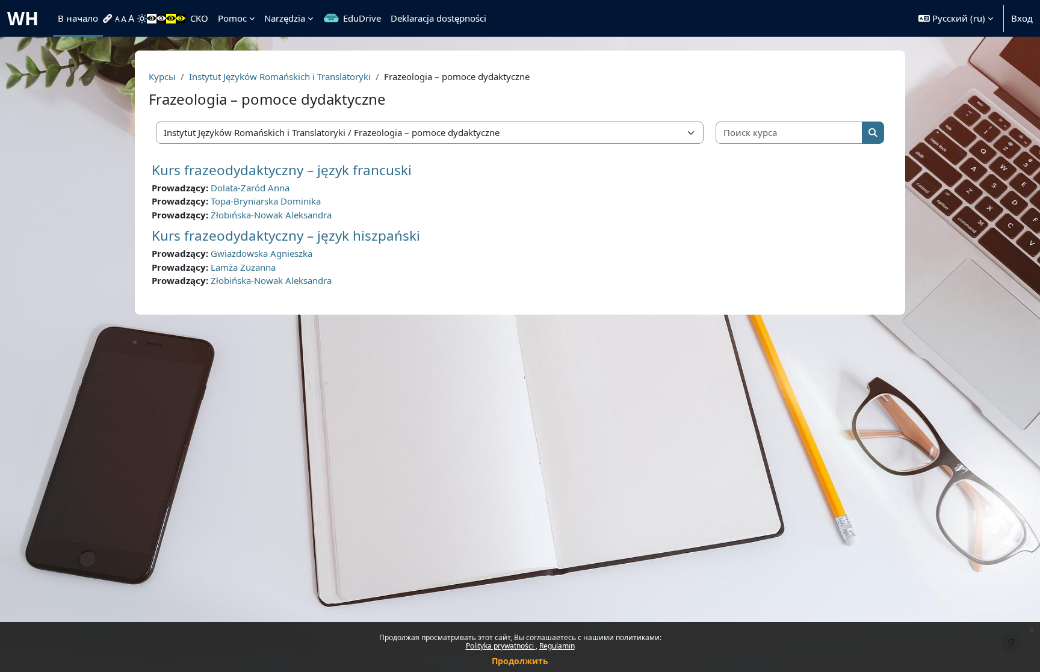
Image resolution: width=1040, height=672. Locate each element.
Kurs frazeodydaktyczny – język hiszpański (286, 235)
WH (23, 18)
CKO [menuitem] (199, 18)
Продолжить (520, 661)
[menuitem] (109, 19)
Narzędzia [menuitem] (284, 18)
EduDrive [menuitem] (362, 18)
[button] (956, 18)
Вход (1022, 18)
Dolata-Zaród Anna (250, 188)
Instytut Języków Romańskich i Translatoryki (280, 76)
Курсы (162, 76)
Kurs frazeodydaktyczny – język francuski (282, 170)
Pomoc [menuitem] (232, 18)
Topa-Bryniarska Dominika (266, 201)
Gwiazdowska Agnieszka (261, 253)
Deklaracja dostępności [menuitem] (438, 18)
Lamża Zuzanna (243, 267)
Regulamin (557, 646)
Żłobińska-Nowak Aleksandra (271, 215)
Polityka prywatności (501, 646)
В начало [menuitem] (78, 18)
